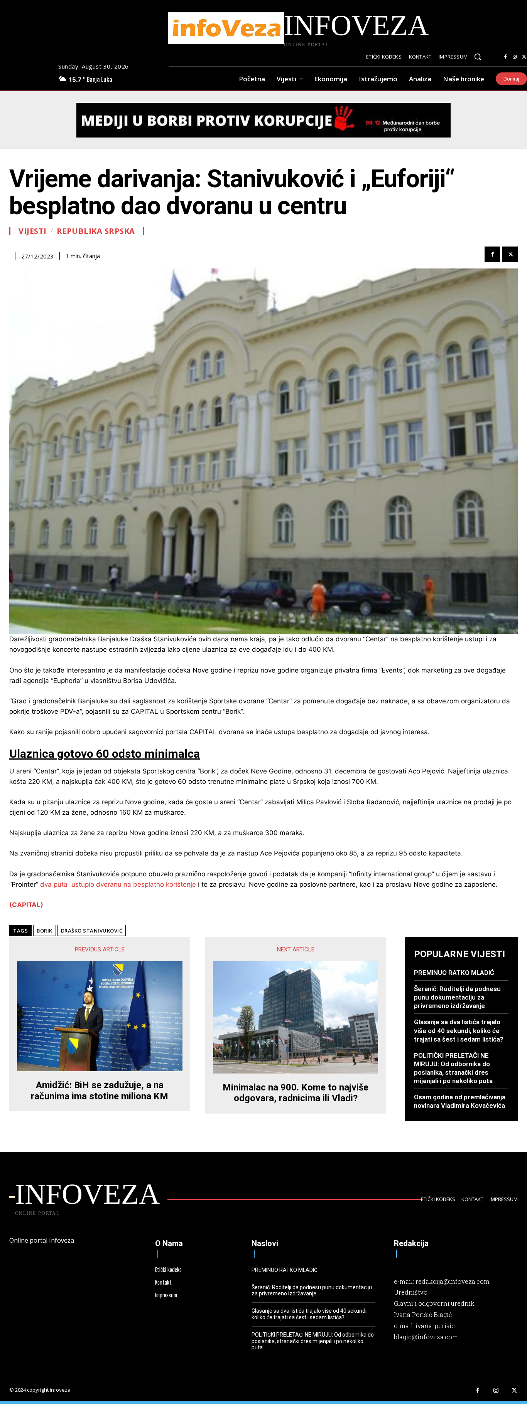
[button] (477, 56)
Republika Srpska (96, 231)
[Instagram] (514, 57)
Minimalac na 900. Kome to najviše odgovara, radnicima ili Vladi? (295, 1093)
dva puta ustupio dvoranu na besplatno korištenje (118, 884)
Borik (44, 930)
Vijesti (33, 231)
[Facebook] (505, 57)
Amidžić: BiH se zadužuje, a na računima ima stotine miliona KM (99, 1091)
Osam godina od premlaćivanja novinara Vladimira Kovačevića (459, 1101)
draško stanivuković (92, 930)
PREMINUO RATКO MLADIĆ (454, 972)
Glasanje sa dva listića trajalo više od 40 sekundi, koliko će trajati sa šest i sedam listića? (458, 1030)
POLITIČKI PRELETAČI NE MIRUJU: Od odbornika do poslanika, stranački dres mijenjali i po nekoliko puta (313, 1341)
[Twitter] (510, 254)
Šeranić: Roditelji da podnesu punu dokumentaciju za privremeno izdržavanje (457, 997)
